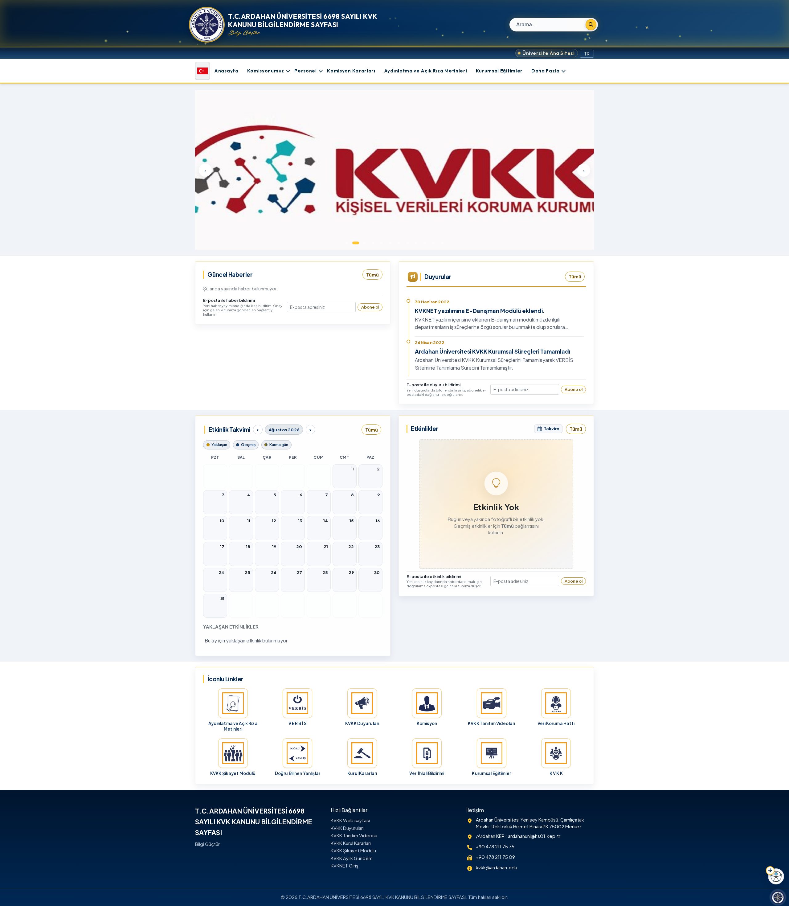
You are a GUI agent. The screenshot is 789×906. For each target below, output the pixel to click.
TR (587, 53)
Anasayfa (226, 71)
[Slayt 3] (364, 243)
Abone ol (370, 307)
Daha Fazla (545, 71)
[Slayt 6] (390, 243)
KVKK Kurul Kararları (351, 843)
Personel (305, 71)
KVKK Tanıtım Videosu (354, 835)
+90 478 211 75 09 (495, 857)
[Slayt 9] (416, 243)
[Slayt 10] (424, 243)
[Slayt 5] (381, 243)
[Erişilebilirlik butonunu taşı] (770, 870)
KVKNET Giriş (344, 865)
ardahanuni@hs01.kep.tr (534, 836)
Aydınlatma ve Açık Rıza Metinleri (425, 71)
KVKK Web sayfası (350, 820)
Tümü (372, 274)
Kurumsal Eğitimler (499, 71)
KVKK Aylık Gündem (352, 858)
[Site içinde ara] (591, 24)
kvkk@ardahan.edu (496, 867)
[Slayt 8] (407, 243)
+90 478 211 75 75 (495, 846)
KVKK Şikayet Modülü (353, 850)
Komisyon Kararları (351, 71)
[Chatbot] (778, 897)
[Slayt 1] (347, 243)
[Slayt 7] (399, 243)
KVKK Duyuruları (347, 828)
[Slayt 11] (433, 243)
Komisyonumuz (265, 71)
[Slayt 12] (442, 243)
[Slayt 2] (355, 243)
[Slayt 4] (373, 243)
